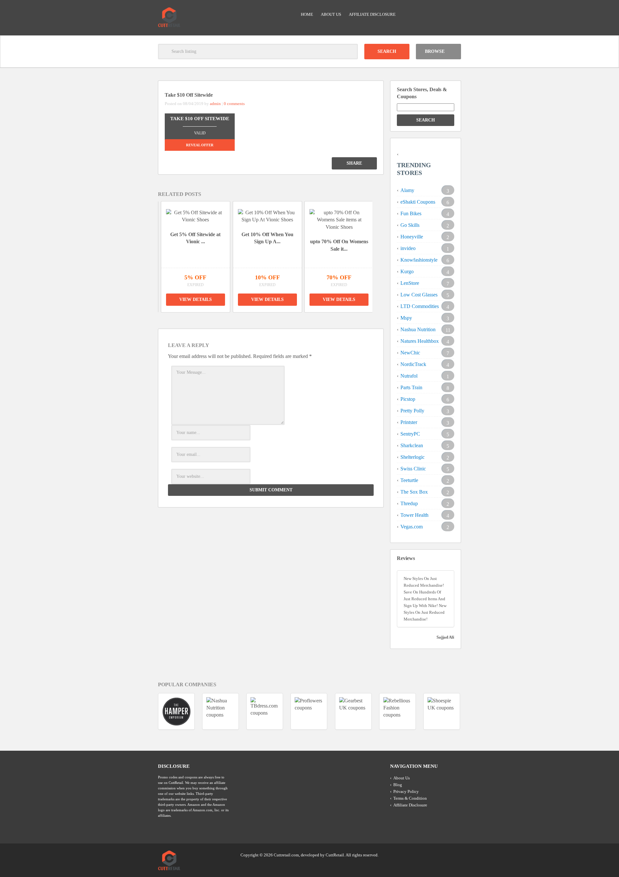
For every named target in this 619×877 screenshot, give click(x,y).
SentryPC (410, 434)
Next (380, 251)
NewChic (410, 352)
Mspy (406, 318)
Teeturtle (409, 480)
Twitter (431, 854)
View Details (196, 299)
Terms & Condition (410, 798)
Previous (149, 251)
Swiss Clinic (413, 468)
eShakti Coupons (417, 202)
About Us (331, 14)
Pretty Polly (412, 410)
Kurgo (407, 271)
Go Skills (409, 225)
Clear (350, 51)
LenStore (409, 283)
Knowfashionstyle (418, 260)
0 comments (234, 103)
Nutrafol (409, 376)
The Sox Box (414, 492)
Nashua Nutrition (418, 329)
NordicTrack (413, 364)
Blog (397, 784)
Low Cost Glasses (418, 294)
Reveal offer (199, 145)
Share (354, 163)
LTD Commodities (419, 306)
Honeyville (411, 236)
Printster (408, 422)
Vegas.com (411, 526)
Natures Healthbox (419, 341)
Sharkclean (411, 445)
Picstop (407, 399)
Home (307, 14)
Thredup (409, 503)
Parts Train (411, 387)
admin (215, 103)
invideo (408, 248)
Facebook (455, 854)
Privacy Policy (406, 791)
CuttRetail (335, 855)
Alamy (407, 190)
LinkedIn (443, 854)
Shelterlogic (412, 457)
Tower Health (414, 515)
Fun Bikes (410, 213)
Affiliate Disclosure (372, 14)
